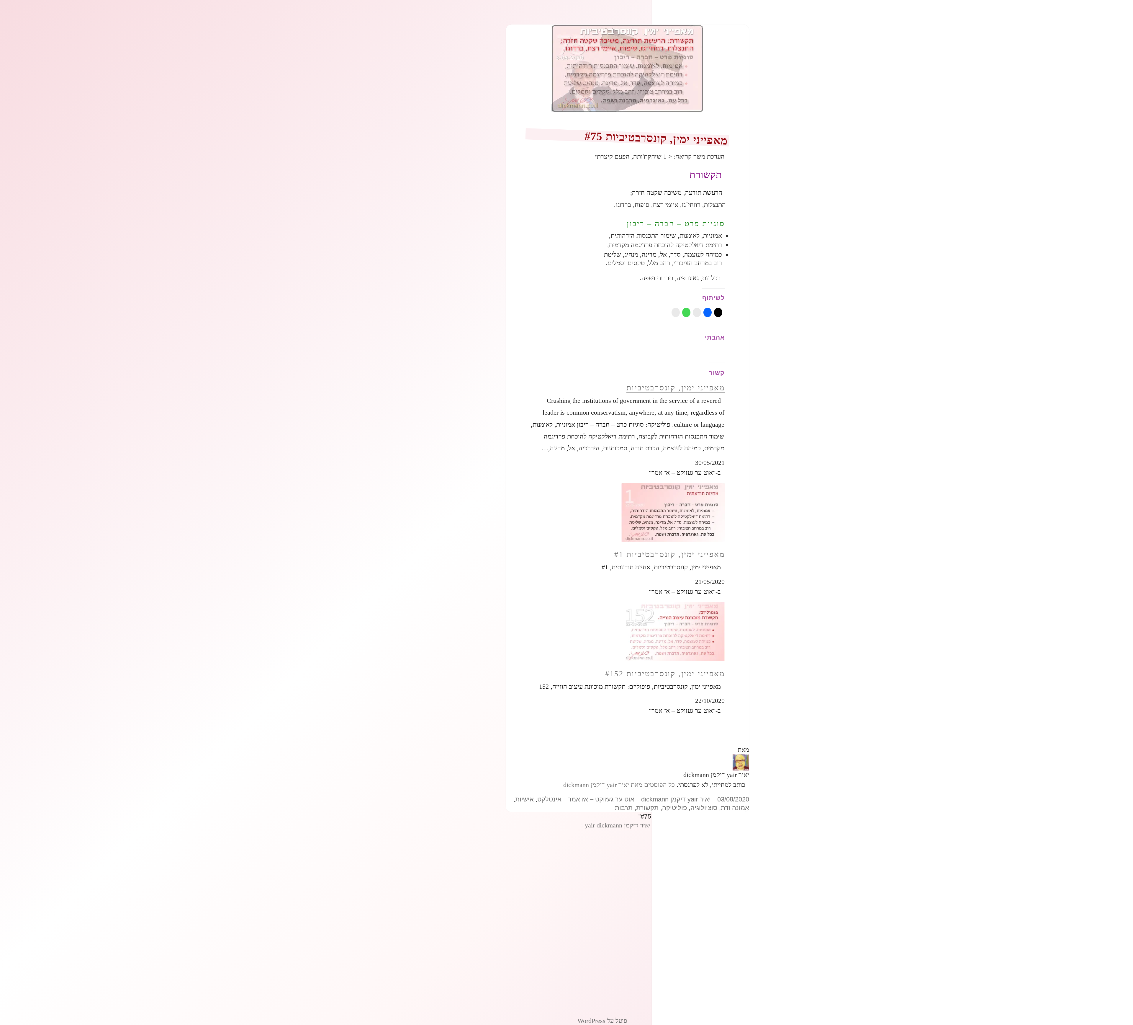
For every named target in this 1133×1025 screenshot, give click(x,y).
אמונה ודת (735, 807)
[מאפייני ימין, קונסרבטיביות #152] (673, 631)
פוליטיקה (674, 807)
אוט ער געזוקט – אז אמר (601, 799)
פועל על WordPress (602, 1020)
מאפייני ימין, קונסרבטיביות (675, 388)
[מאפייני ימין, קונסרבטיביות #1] (673, 512)
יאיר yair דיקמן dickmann (676, 799)
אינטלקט (549, 799)
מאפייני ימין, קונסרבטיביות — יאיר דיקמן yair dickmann (656, 825)
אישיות (524, 799)
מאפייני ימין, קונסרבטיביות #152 (665, 673)
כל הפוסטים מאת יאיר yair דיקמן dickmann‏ (619, 784)
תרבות (624, 807)
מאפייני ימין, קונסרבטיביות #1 (669, 554)
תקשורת (647, 807)
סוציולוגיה (703, 807)
